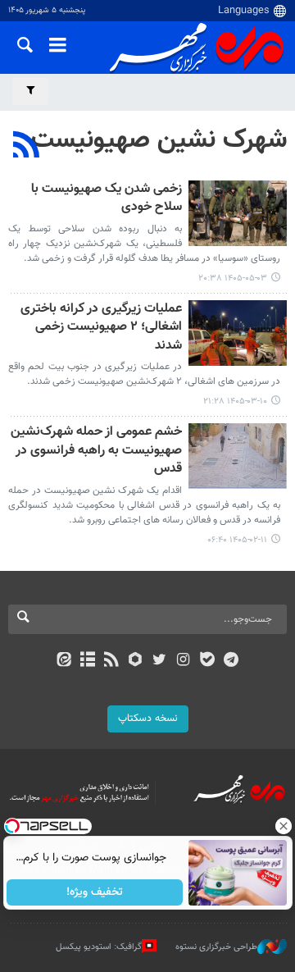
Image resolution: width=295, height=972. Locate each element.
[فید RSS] (112, 661)
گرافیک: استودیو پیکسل (99, 947)
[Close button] (283, 826)
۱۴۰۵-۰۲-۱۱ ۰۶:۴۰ (237, 540)
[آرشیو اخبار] (87, 661)
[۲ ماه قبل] (237, 333)
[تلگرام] (231, 661)
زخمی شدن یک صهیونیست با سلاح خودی (106, 198)
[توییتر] (159, 661)
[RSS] (26, 146)
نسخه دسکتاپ (148, 718)
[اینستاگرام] (183, 661)
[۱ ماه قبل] (237, 213)
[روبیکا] (135, 661)
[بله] (207, 661)
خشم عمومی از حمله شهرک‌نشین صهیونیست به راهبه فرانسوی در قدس (96, 451)
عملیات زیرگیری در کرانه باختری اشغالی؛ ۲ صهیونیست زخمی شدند (101, 328)
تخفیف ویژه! (94, 892)
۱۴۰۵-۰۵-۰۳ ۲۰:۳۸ (232, 278)
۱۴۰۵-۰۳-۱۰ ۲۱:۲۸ (235, 401)
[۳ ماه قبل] (237, 456)
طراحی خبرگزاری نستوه (216, 947)
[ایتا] (63, 661)
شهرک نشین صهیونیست (159, 140)
